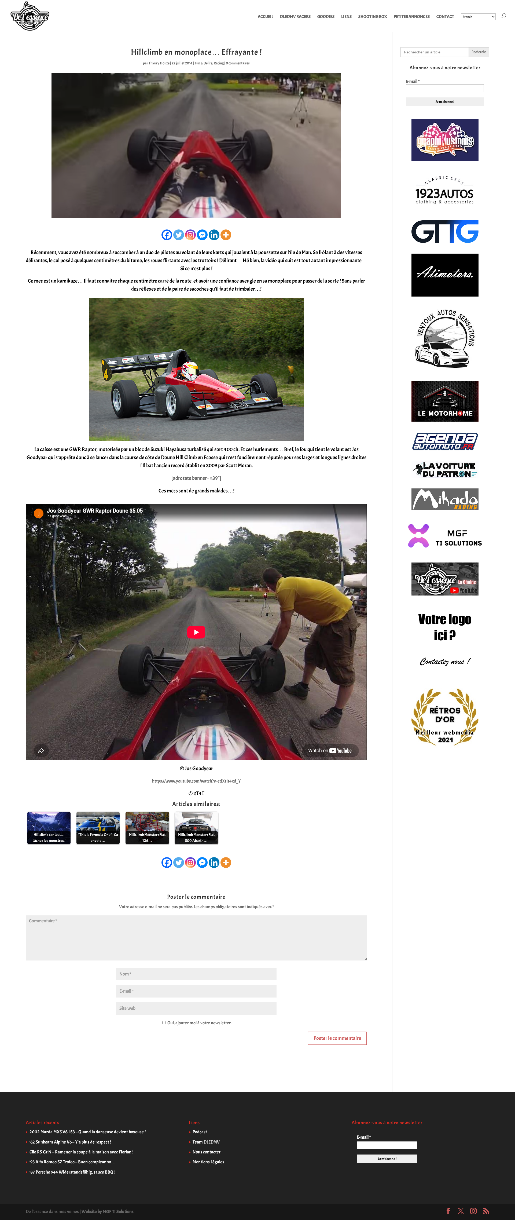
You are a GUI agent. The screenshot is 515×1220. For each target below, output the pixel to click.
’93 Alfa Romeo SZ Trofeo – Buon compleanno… (73, 1162)
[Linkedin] (214, 234)
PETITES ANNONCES (412, 17)
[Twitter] (178, 234)
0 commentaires (238, 63)
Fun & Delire (203, 63)
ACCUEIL (265, 17)
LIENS (346, 17)
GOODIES (325, 17)
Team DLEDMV (206, 1142)
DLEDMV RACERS (295, 17)
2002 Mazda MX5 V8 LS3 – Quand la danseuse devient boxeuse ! (88, 1132)
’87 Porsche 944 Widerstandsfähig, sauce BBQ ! (72, 1172)
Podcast (200, 1132)
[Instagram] (190, 234)
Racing (219, 63)
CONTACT (445, 17)
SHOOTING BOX (372, 17)
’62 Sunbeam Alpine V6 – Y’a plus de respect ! (70, 1142)
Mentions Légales (208, 1162)
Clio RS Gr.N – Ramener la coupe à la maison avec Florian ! (81, 1152)
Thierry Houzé (159, 63)
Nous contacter (206, 1152)
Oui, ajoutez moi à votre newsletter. (199, 1023)
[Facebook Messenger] (202, 234)
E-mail (413, 81)
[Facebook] (166, 234)
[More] (225, 234)
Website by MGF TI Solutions (108, 1211)
